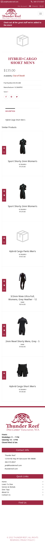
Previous (3, 44)
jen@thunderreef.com (10, 2)
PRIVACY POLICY (27, 540)
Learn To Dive (7, 484)
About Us (5, 492)
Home (4, 482)
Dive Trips (6, 489)
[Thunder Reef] (11, 13)
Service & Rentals (8, 487)
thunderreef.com (11, 469)
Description (10, 111)
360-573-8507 (38, 2)
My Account (22, 6)
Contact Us (6, 495)
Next (42, 44)
